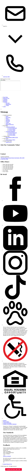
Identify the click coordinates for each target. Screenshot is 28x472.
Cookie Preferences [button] (7, 422)
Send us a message (7, 456)
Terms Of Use (9, 142)
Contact (7, 105)
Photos (7, 118)
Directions (5, 100)
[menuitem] (15, 97)
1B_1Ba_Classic (11, 130)
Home (7, 116)
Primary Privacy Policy (10, 139)
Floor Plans (5, 97)
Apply (4, 106)
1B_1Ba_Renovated (12, 128)
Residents (5, 101)
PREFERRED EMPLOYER (12, 137)
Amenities (5, 99)
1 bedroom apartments (10, 126)
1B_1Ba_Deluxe (11, 129)
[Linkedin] (15, 249)
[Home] (5, 94)
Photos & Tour (6, 98)
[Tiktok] (15, 299)
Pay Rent (8, 103)
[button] (15, 324)
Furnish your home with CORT (14, 469)
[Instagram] (15, 274)
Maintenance (8, 104)
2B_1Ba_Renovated (12, 132)
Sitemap (4, 420)
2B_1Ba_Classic (11, 133)
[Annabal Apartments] (7, 151)
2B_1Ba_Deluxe (11, 135)
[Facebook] (15, 200)
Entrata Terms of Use (7, 464)
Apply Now (8, 123)
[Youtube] (15, 225)
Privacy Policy (6, 421)
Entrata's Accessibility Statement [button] (9, 424)
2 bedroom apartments (10, 131)
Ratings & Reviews (10, 124)
